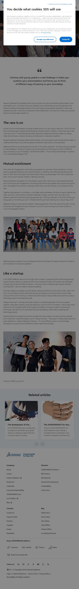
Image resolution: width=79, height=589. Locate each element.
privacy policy (46, 32)
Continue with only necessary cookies (60, 4)
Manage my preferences (45, 39)
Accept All (66, 39)
